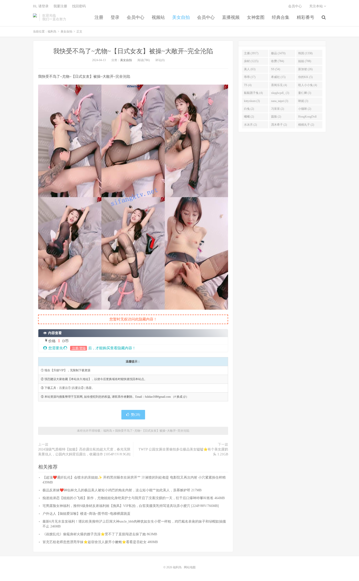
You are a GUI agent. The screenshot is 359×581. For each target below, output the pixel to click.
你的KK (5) (305, 77)
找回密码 (79, 6)
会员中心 (135, 17)
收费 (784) (277, 61)
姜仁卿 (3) (304, 93)
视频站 (158, 17)
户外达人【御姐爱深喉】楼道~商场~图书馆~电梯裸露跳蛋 (86, 513)
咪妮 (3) (303, 101)
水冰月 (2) (250, 124)
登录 (115, 17)
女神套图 (255, 17)
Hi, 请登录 (41, 6)
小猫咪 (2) (304, 108)
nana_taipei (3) (279, 101)
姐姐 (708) (304, 61)
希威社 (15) (278, 77)
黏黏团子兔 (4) (253, 93)
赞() (135, 415)
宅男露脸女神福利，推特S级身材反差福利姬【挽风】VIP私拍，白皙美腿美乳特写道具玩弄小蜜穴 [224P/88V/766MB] (130, 506)
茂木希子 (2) (279, 124)
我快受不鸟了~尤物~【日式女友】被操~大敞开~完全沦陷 (133, 51)
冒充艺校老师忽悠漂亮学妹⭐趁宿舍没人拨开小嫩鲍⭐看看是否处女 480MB (100, 542)
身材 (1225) (251, 61)
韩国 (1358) (305, 53)
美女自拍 (181, 17)
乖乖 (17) (249, 77)
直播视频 (231, 17)
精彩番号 (305, 17)
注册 (99, 17)
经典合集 (280, 17)
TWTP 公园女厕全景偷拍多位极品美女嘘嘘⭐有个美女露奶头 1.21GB (183, 452)
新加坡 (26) (305, 69)
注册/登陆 (78, 348)
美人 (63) (249, 69)
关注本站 (316, 6)
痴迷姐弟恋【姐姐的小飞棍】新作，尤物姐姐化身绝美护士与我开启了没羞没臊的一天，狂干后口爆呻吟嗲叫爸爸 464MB (133, 498)
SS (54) (275, 69)
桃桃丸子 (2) (306, 124)
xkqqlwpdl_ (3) (280, 93)
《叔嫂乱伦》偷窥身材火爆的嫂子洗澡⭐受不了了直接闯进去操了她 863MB (99, 534)
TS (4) (248, 85)
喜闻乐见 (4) (279, 85)
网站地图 (190, 567)
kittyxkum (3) (252, 101)
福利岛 (35, 17)
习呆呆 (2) (277, 108)
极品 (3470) (278, 53)
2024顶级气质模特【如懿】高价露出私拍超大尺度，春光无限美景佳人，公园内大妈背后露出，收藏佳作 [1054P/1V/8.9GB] (84, 452)
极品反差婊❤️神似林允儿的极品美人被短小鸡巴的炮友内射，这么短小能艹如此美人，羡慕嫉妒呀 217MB (121, 490)
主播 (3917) (251, 53)
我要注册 (60, 6)
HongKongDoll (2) (307, 117)
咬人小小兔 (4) (307, 85)
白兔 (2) (249, 108)
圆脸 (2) (276, 116)
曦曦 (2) (249, 116)
